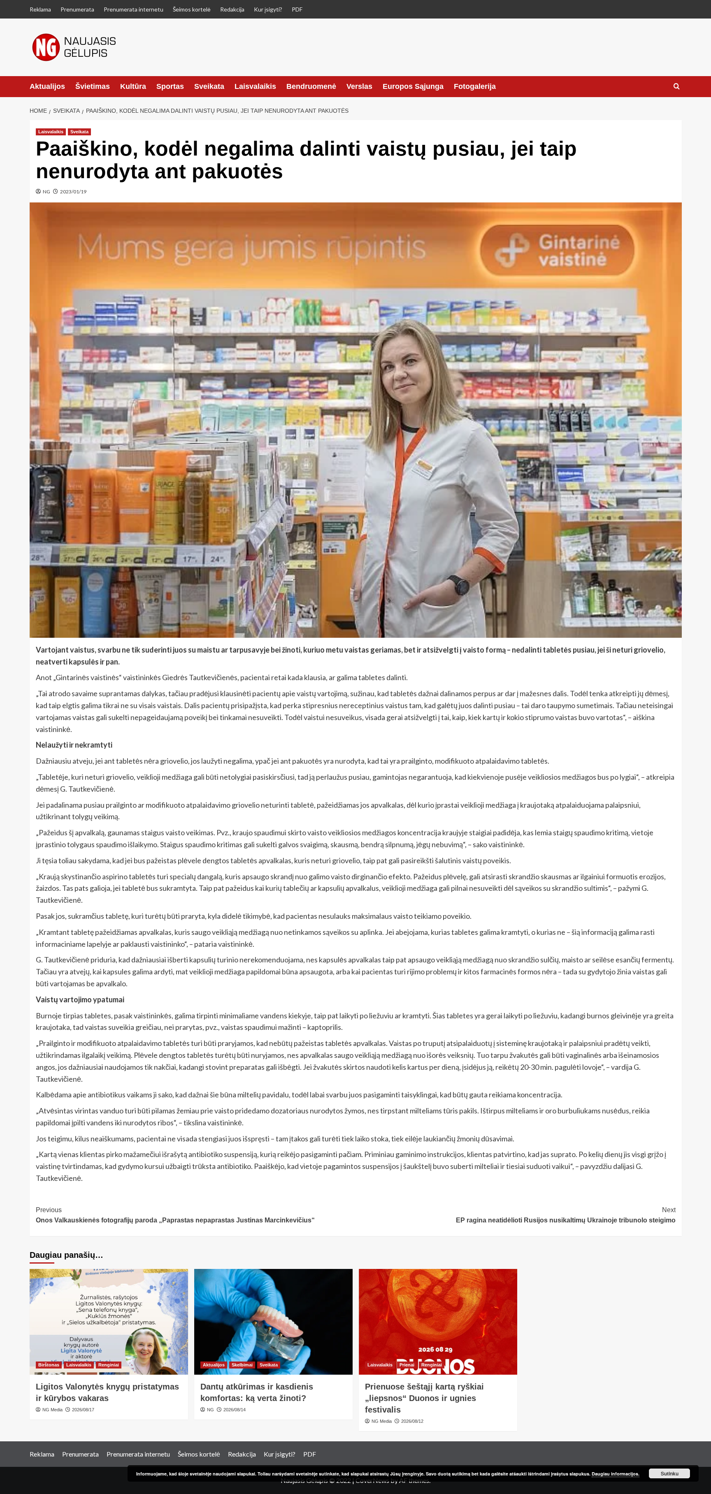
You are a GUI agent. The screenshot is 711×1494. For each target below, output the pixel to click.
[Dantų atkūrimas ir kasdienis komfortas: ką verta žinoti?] (273, 1322)
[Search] (677, 86)
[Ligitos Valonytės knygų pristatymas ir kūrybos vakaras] (109, 1322)
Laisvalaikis (255, 86)
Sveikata (209, 86)
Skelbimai (242, 1364)
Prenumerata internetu (133, 9)
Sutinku (669, 1473)
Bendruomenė (311, 86)
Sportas (170, 86)
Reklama (40, 9)
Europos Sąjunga (413, 86)
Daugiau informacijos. (615, 1474)
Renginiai (108, 1364)
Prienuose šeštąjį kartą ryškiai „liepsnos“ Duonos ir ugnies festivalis (424, 1398)
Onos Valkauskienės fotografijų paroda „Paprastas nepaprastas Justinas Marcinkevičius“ (175, 1215)
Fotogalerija (475, 86)
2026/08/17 (83, 1409)
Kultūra (133, 86)
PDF (297, 9)
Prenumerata (77, 9)
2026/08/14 (234, 1409)
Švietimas (92, 86)
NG (46, 191)
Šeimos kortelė (192, 9)
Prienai (407, 1364)
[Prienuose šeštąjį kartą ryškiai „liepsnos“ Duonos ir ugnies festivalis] (438, 1322)
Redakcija (232, 9)
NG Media (52, 1409)
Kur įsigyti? (268, 9)
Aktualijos (47, 86)
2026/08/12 (412, 1421)
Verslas (359, 86)
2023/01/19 (73, 191)
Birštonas (48, 1364)
